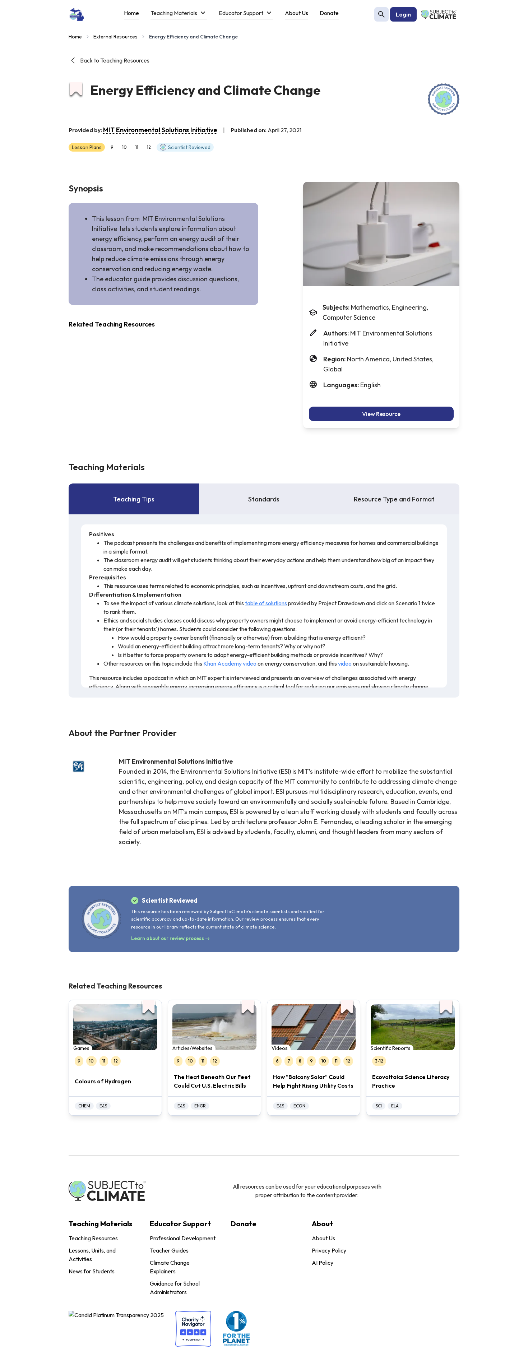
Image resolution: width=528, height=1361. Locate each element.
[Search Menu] (381, 14)
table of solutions (266, 603)
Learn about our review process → (170, 938)
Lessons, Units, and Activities (92, 1255)
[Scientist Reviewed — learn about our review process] (443, 99)
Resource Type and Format (394, 499)
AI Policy (322, 1262)
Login (403, 14)
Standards (263, 499)
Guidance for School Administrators (175, 1288)
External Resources (115, 36)
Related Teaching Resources (112, 324)
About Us (323, 1238)
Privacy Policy (329, 1250)
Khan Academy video (229, 663)
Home (75, 36)
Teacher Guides (169, 1250)
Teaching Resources (93, 1238)
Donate (243, 1223)
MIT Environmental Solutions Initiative (160, 130)
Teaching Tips (133, 499)
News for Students (92, 1271)
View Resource (381, 413)
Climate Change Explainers (170, 1267)
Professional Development (183, 1238)
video (345, 663)
